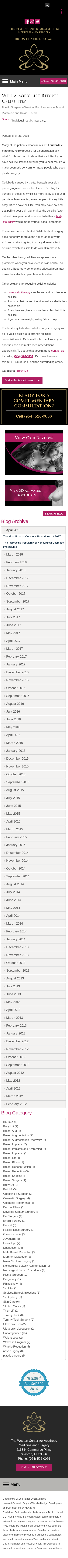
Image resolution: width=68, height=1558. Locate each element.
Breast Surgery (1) (14, 1180)
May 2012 (13, 1080)
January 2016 (15, 750)
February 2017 (16, 656)
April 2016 (13, 735)
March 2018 (14, 554)
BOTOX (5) (10, 1121)
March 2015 (14, 829)
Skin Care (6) (11, 1301)
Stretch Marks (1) (14, 1306)
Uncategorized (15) (15, 1333)
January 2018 (15, 570)
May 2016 (13, 727)
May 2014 (13, 907)
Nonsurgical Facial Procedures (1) (24, 1270)
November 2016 (17, 680)
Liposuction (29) (13, 1247)
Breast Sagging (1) (14, 1175)
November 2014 (17, 860)
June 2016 (13, 719)
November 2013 (17, 955)
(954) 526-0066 (23, 356)
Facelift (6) (9, 1225)
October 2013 (15, 962)
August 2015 (15, 790)
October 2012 (15, 1057)
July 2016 (13, 711)
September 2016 (17, 695)
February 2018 (16, 562)
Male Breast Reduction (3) (19, 1252)
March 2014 (14, 923)
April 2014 (13, 915)
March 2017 (14, 648)
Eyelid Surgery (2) (14, 1220)
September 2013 (17, 970)
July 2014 (13, 892)
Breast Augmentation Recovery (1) (24, 1139)
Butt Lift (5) (10, 1189)
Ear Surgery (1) (12, 1216)
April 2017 (13, 640)
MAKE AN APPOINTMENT (53, 81)
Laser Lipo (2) (11, 1243)
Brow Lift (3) (10, 1184)
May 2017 (13, 633)
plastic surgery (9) (14, 1355)
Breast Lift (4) (11, 1157)
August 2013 (15, 978)
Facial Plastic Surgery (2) (18, 1229)
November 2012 (17, 1049)
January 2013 (15, 1033)
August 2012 (15, 1072)
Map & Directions (34, 1467)
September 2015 (17, 782)
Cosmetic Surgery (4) (16, 1198)
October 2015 (15, 774)
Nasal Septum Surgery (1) (19, 1261)
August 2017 (15, 609)
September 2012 (17, 1065)
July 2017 (13, 617)
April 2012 (13, 1088)
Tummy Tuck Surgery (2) (18, 1319)
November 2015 (17, 766)
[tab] (33, 530)
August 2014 (15, 884)
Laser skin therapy (19, 292)
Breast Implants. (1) (15, 1153)
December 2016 (17, 672)
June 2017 (13, 625)
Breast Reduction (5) (16, 1171)
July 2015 (13, 798)
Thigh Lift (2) (11, 1310)
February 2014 (16, 931)
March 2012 (14, 1096)
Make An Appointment (20, 380)
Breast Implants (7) (15, 1144)
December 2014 (17, 852)
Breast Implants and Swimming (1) (24, 1148)
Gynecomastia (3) (14, 1234)
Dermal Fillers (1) (14, 1207)
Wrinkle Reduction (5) (16, 1346)
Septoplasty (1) (12, 1297)
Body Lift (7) (10, 1126)
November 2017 (17, 586)
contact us (57, 350)
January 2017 (15, 664)
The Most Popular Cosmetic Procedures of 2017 (32, 536)
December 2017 (17, 578)
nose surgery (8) (13, 1351)
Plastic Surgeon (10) (15, 1274)
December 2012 (17, 1041)
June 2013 (13, 994)
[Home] (34, 58)
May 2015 (13, 813)
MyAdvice (30, 1508)
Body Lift (22, 370)
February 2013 (16, 1025)
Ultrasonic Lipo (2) (14, 1324)
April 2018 (13, 530)
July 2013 (13, 986)
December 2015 (17, 758)
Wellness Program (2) (16, 1342)
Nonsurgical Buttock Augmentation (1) (26, 1265)
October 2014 (15, 868)
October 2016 (15, 688)
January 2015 (15, 844)
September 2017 (17, 601)
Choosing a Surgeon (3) (17, 1193)
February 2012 (16, 1104)
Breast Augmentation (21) (19, 1135)
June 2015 (13, 805)
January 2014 (15, 939)
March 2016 (14, 742)
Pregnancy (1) (12, 1279)
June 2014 (13, 900)
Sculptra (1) (10, 1288)
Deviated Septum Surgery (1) (21, 1211)
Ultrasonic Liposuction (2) (19, 1328)
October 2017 (15, 593)
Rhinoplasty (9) (12, 1283)
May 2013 (13, 1002)
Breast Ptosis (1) (13, 1162)
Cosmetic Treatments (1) (18, 1202)
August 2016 (15, 703)
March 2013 (14, 1017)
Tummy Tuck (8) (13, 1315)
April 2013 (13, 1009)
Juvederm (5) (11, 1238)
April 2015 (13, 821)
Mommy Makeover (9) (17, 1256)
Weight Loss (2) (13, 1337)
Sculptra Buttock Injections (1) (21, 1292)
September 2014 (17, 876)
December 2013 (17, 947)
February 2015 (16, 837)
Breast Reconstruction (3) (19, 1166)
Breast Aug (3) (12, 1130)
